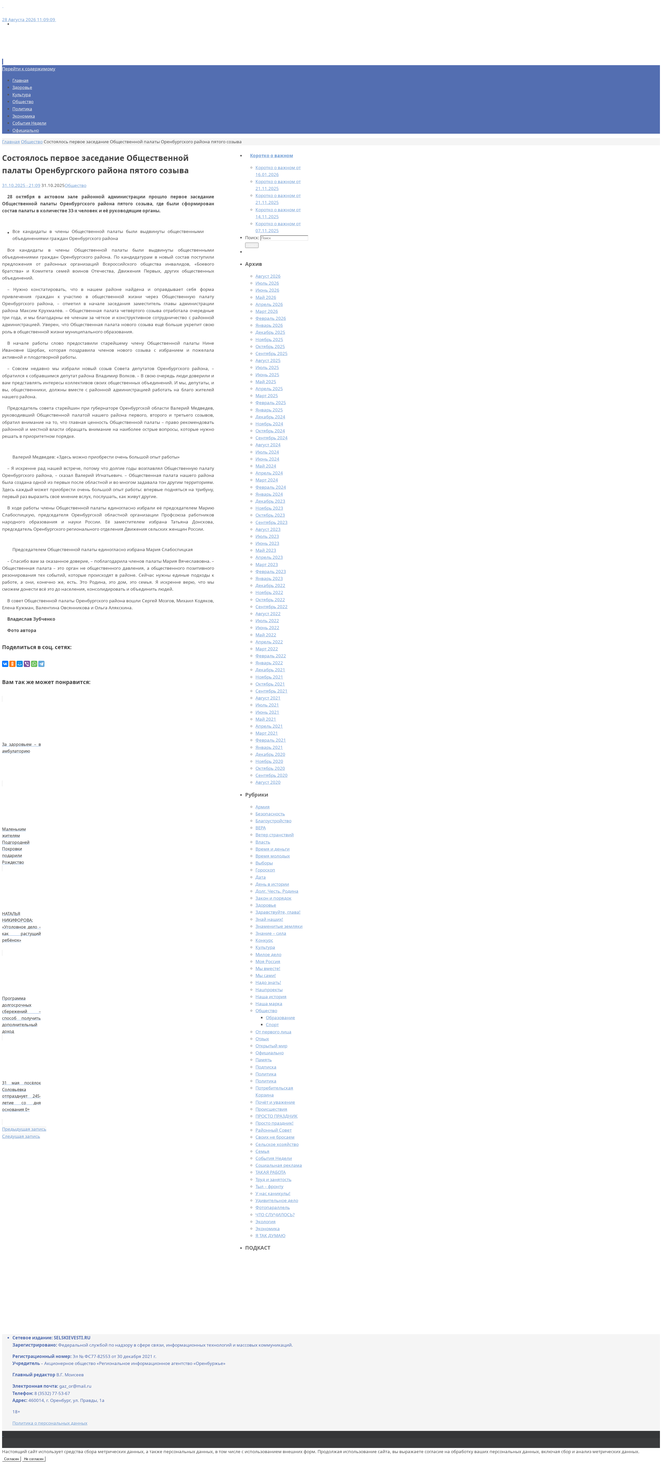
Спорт (272, 1024)
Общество (266, 1010)
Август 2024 (268, 445)
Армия (262, 807)
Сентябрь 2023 (271, 522)
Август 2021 (268, 698)
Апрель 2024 (269, 473)
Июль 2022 (267, 621)
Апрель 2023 (269, 557)
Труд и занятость (273, 1179)
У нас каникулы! (272, 1193)
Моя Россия (267, 961)
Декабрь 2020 (270, 754)
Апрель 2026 (269, 304)
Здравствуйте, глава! (277, 912)
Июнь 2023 (267, 543)
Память (263, 1060)
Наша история (271, 997)
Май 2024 (265, 466)
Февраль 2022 (270, 656)
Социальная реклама (278, 1165)
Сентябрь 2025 (271, 353)
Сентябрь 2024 (271, 438)
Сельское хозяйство (277, 1144)
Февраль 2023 (270, 571)
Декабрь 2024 (270, 417)
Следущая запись (21, 1136)
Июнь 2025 (267, 375)
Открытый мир (271, 1046)
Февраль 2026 (270, 318)
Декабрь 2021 (270, 670)
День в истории (272, 884)
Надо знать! (268, 982)
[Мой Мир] (20, 664)
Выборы (264, 863)
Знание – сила (270, 933)
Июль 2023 (267, 536)
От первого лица (273, 1032)
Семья (262, 1151)
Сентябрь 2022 (271, 607)
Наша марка (268, 1004)
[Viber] (27, 664)
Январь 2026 (269, 325)
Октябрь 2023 (270, 515)
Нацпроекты (269, 990)
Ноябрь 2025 (269, 339)
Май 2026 (265, 297)
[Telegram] (41, 664)
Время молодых (272, 856)
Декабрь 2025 (270, 332)
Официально (269, 1053)
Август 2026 (268, 276)
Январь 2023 (269, 578)
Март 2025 (266, 396)
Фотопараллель (272, 1207)
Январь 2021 (269, 747)
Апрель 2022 (269, 642)
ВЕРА (260, 828)
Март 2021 (266, 733)
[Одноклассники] (12, 664)
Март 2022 (266, 649)
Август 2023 (268, 529)
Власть (262, 842)
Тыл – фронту (269, 1186)
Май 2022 (265, 635)
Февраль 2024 (270, 487)
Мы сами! (265, 975)
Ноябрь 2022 (269, 592)
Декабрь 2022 (270, 585)
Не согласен (33, 1459)
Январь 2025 (269, 410)
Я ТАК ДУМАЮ (270, 1235)
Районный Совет (273, 1130)
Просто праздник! (274, 1123)
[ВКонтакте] (5, 664)
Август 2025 (268, 360)
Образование (280, 1017)
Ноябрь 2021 (269, 677)
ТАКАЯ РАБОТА (270, 1172)
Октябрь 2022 (270, 600)
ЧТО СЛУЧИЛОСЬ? (275, 1215)
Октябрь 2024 (270, 431)
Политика (265, 1074)
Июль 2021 (267, 705)
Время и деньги (272, 849)
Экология (265, 1222)
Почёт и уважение (275, 1102)
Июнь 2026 (267, 290)
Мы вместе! (267, 968)
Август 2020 (268, 782)
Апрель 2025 (269, 389)
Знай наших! (269, 919)
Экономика (267, 1229)
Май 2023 (265, 550)
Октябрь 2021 (270, 684)
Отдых (262, 1039)
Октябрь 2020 (270, 768)
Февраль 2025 (270, 403)
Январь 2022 (269, 663)
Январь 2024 (269, 494)
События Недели (273, 1158)
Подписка (265, 1067)
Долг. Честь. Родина (276, 891)
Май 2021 (265, 719)
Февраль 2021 (270, 740)
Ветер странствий (274, 835)
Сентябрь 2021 (271, 691)
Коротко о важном (271, 156)
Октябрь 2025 (270, 346)
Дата (260, 877)
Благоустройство (273, 821)
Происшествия (271, 1109)
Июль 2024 (267, 452)
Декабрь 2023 (270, 501)
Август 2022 (268, 614)
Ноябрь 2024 (269, 424)
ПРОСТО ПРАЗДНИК (276, 1116)
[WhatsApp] (34, 664)
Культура (265, 947)
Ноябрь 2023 (269, 508)
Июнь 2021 (267, 712)
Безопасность (270, 814)
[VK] (2, 6)
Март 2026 (266, 311)
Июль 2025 (267, 367)
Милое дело (268, 954)
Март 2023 (266, 564)
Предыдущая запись (24, 1129)
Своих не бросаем (275, 1137)
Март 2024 (266, 480)
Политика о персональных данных (49, 1423)
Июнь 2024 (267, 459)
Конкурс (264, 940)
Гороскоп (265, 870)
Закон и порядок (273, 898)
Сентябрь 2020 (271, 775)
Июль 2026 (267, 283)
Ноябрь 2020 (269, 761)
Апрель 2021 (269, 726)
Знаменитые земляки (279, 926)
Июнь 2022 (267, 627)
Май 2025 (265, 382)
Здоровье (265, 905)
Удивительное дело (276, 1200)
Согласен (11, 1459)
